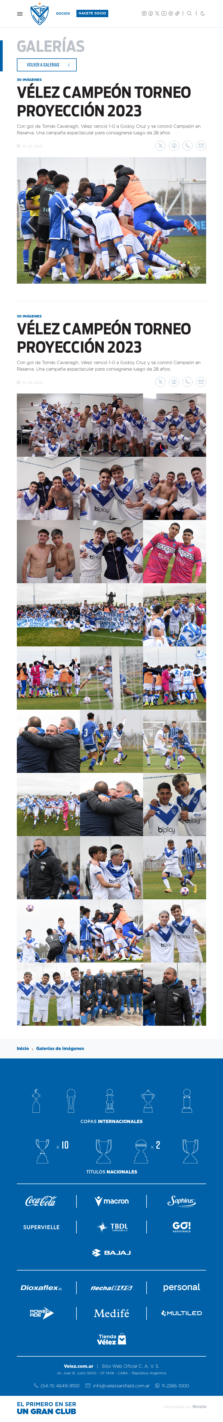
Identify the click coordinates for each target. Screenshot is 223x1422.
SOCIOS (63, 14)
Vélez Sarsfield (39, 13)
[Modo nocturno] (198, 14)
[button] (160, 146)
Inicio (23, 1048)
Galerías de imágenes (60, 1048)
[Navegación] (20, 14)
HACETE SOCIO (92, 13)
